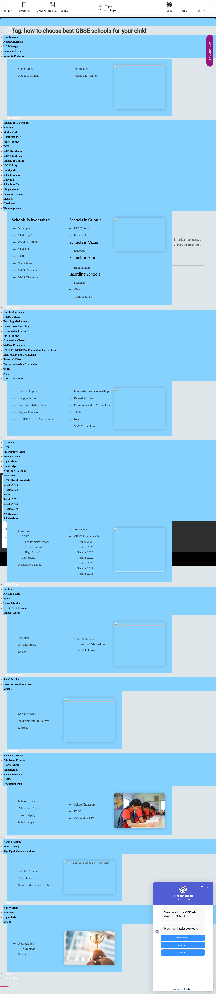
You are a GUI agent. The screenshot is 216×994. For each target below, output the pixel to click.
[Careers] (7, 4)
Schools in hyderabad (31, 220)
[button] (211, 8)
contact (184, 11)
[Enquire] (24, 4)
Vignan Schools (183, 895)
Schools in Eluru (83, 258)
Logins (201, 11)
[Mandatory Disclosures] (52, 4)
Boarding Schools (84, 274)
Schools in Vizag (83, 243)
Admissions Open (183, 899)
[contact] (184, 4)
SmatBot (188, 989)
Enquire (24, 11)
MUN (169, 11)
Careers (7, 11)
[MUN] (169, 4)
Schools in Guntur (85, 220)
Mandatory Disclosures (52, 11)
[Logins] (201, 4)
